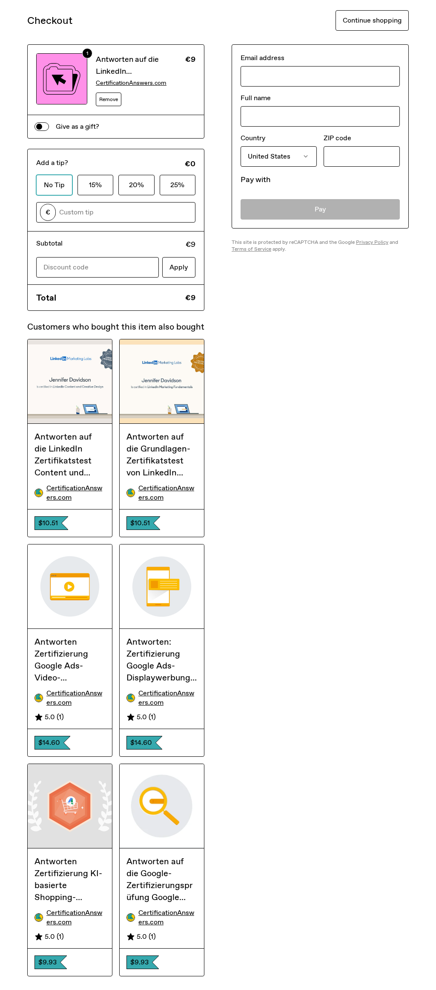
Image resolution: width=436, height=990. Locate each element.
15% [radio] (95, 185)
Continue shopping (372, 20)
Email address (262, 58)
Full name (256, 98)
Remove (108, 99)
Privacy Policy (372, 242)
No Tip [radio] (54, 185)
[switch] (41, 126)
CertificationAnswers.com (131, 83)
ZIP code (337, 138)
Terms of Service (251, 249)
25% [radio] (177, 185)
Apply (178, 267)
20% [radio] (136, 185)
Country (253, 138)
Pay (320, 209)
